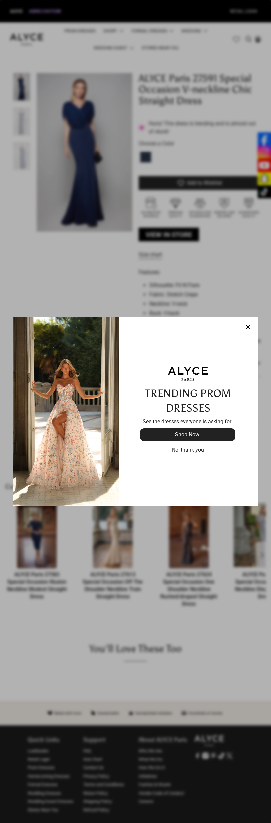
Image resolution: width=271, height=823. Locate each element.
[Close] (247, 327)
